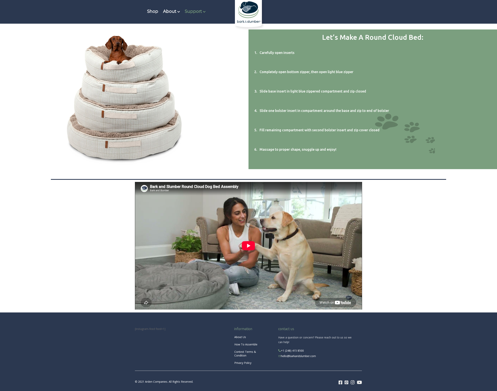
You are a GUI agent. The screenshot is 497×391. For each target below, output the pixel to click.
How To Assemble (245, 344)
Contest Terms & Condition (245, 353)
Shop (152, 11)
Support (193, 11)
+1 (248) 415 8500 (292, 350)
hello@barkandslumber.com (298, 356)
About (169, 11)
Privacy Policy (242, 363)
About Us (240, 337)
